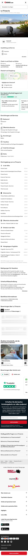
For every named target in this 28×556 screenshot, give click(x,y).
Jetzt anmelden (14, 422)
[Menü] (2, 2)
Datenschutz (4, 548)
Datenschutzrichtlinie (5, 426)
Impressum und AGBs (6, 545)
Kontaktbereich (16, 274)
